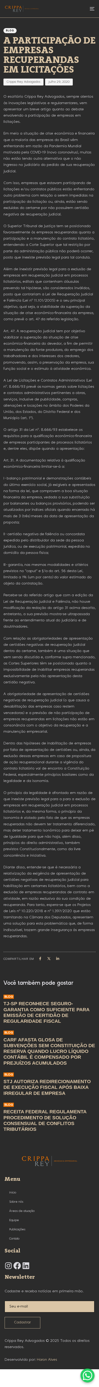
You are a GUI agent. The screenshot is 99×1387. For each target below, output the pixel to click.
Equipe (14, 1220)
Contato (14, 1238)
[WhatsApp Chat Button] (87, 1375)
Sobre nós (16, 1202)
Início (12, 1192)
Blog (10, 30)
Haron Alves (47, 1360)
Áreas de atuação (22, 1211)
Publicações (17, 1229)
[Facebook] (17, 1265)
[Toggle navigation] (79, 9)
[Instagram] (8, 1265)
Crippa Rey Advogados (23, 82)
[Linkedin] (26, 1265)
